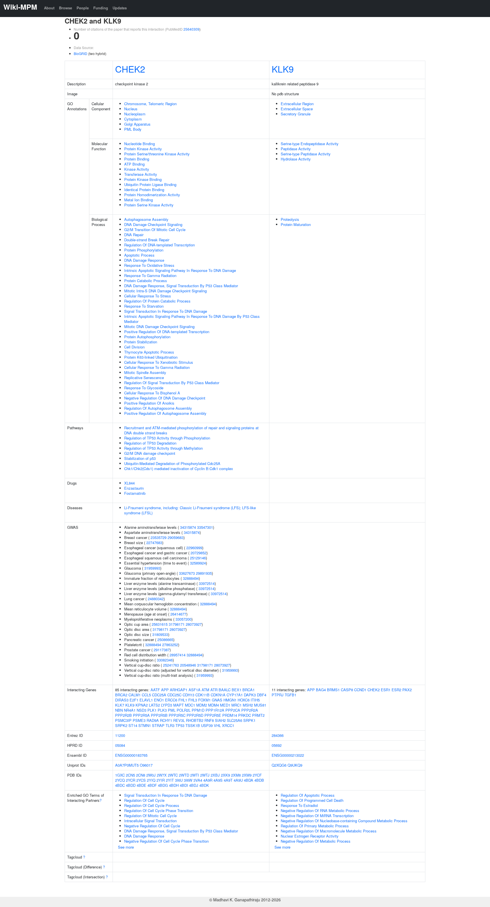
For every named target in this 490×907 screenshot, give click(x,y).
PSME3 (139, 720)
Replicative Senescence (144, 377)
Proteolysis (290, 219)
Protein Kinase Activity (143, 148)
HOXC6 (244, 700)
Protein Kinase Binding (143, 179)
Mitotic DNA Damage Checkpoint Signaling (159, 326)
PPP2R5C (177, 715)
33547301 (205, 527)
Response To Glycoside (143, 387)
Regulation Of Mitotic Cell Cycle (150, 815)
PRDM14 (229, 715)
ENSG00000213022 (288, 755)
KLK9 (283, 68)
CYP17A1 (235, 694)
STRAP (158, 725)
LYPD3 (166, 705)
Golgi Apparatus (137, 124)
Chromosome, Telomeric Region (150, 103)
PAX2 (407, 689)
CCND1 (360, 689)
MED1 (225, 705)
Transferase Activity (140, 174)
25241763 (171, 665)
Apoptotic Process (139, 255)
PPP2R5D (195, 715)
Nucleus (131, 108)
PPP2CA (232, 710)
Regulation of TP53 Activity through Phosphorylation (167, 438)
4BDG (163, 785)
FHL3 (192, 700)
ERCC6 (171, 700)
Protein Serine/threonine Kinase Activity (157, 154)
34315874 (188, 527)
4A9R (207, 780)
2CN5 (130, 775)
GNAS (217, 700)
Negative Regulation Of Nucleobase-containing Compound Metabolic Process (344, 820)
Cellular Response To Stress (147, 296)
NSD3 (141, 710)
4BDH (174, 785)
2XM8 (236, 775)
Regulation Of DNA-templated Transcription (159, 245)
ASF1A (194, 689)
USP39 (207, 725)
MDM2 (201, 705)
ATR (213, 689)
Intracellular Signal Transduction (150, 820)
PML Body (132, 129)
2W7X (162, 775)
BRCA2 (121, 694)
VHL (217, 725)
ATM (205, 689)
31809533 (160, 634)
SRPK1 (249, 720)
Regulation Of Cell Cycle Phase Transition (158, 810)
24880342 (156, 598)
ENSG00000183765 (131, 755)
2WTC (173, 775)
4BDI (184, 785)
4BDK (204, 785)
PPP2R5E (212, 715)
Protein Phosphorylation (143, 250)
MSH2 (248, 705)
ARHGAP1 (178, 689)
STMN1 (144, 725)
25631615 (160, 624)
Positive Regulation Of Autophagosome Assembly (165, 413)
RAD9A (153, 720)
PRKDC (244, 715)
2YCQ (120, 780)
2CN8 (140, 775)
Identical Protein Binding (144, 189)
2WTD (184, 775)
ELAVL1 (146, 700)
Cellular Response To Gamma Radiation (157, 367)
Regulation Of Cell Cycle (144, 800)
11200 (120, 735)
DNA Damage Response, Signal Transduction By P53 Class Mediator (181, 285)
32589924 (198, 563)
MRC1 (236, 705)
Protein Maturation (296, 224)
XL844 (129, 483)
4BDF (152, 785)
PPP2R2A (249, 710)
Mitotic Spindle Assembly (145, 372)
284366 (278, 735)
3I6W (188, 780)
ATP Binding (134, 164)
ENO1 (159, 700)
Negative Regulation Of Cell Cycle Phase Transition (166, 841)
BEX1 (236, 689)
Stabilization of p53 (140, 458)
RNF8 (209, 720)
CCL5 (146, 694)
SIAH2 (220, 720)
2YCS (141, 780)
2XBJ (215, 775)
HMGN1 (229, 700)
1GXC (120, 775)
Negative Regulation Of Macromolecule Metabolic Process (329, 831)
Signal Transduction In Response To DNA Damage (165, 311)
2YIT (170, 780)
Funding (100, 7)
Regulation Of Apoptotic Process (308, 795)
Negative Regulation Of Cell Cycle (152, 825)
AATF (155, 689)
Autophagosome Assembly (146, 219)
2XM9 (247, 775)
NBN (119, 710)
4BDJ (193, 785)
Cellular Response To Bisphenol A (152, 393)
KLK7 (119, 705)
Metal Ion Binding (138, 199)
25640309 (191, 29)
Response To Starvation (144, 306)
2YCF (257, 775)
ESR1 (385, 689)
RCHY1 (166, 720)
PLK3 (162, 710)
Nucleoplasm (134, 114)
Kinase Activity (136, 169)
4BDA (248, 780)
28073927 (194, 624)
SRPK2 (121, 725)
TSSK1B (192, 725)
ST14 (132, 725)
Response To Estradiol (299, 805)
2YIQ (151, 780)
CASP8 (347, 689)
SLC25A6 (234, 720)
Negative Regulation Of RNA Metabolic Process (320, 810)
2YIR (161, 780)
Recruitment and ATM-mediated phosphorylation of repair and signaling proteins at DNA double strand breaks (191, 430)
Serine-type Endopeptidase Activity (310, 143)
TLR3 (170, 725)
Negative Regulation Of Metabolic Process (315, 841)
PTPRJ (278, 694)
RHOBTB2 (194, 720)
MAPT (178, 705)
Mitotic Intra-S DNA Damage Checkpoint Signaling (165, 290)
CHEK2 (130, 68)
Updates (120, 7)
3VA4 (197, 780)
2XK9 (225, 775)
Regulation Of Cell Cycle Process (151, 805)
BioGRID (80, 53)
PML (172, 710)
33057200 (183, 619)
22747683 (154, 542)
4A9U (238, 780)
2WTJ (205, 775)
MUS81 (260, 705)
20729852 (198, 552)
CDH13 (188, 694)
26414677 (178, 614)
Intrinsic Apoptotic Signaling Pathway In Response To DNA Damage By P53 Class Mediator (192, 319)
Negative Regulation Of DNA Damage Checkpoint (164, 398)
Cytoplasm (133, 119)
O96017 (146, 765)
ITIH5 (255, 700)
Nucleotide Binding (139, 143)
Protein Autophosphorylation (147, 336)
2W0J (151, 775)
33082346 (165, 660)
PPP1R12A (215, 710)
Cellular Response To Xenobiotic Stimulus (158, 362)
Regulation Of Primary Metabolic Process (315, 825)
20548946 (188, 665)
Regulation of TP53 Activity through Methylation (163, 448)
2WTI (194, 775)
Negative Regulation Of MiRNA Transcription (317, 815)
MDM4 (213, 705)
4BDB (259, 780)
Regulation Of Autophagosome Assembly (158, 408)
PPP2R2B (123, 715)
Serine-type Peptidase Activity (306, 154)
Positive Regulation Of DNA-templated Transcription (166, 331)
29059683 (175, 537)
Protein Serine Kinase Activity (149, 205)
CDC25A (159, 694)
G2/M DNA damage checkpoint (149, 453)
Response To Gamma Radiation (150, 275)
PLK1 (152, 710)
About (49, 7)
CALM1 (134, 694)
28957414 (177, 654)
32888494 (191, 578)
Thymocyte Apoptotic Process (149, 352)
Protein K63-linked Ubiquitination (151, 357)
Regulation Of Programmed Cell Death (312, 800)
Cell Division (134, 347)
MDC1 (190, 705)
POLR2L (184, 710)
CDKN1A (218, 694)
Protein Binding (136, 159)
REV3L (179, 720)
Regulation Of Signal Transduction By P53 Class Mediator (171, 382)
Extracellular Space (297, 108)
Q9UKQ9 (295, 765)
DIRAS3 (121, 700)
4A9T (228, 780)
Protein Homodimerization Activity (152, 194)
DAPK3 (250, 694)
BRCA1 (248, 689)
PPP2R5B (159, 715)
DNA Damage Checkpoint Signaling (153, 224)
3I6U (179, 780)
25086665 (165, 639)
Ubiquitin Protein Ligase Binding (150, 184)
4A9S (218, 780)
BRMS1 (333, 689)
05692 (277, 745)
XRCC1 (228, 725)
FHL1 (182, 700)
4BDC (120, 785)
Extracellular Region (297, 103)
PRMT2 (258, 715)
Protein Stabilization (140, 341)
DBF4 (261, 694)
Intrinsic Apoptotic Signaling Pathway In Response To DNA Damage (180, 270)
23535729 (158, 537)
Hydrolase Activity (296, 159)
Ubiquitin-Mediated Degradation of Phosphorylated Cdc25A (172, 463)
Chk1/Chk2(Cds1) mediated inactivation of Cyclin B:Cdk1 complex (178, 468)
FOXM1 (204, 700)
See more (126, 847)
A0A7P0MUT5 (127, 765)
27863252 (170, 644)
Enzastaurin (134, 488)
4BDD (131, 785)
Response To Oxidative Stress (149, 265)
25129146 (198, 558)
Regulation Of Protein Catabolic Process (157, 301)
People (83, 7)
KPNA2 (142, 705)
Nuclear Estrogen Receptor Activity (310, 836)
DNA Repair (133, 234)
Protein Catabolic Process (145, 280)
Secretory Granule (296, 114)
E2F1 (134, 700)
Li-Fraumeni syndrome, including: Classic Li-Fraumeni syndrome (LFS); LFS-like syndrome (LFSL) (190, 510)
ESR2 (396, 689)
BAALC (225, 689)
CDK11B (202, 694)
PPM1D (198, 710)
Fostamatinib (134, 493)
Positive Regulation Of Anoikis (149, 403)
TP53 (180, 725)
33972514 (207, 583)
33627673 (187, 573)
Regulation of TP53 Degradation (150, 443)
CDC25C (174, 694)
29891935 (204, 573)
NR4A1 (130, 710)
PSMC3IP (123, 720)
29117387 (162, 649)
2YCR (130, 780)
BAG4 (321, 689)
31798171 (177, 624)
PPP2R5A (141, 715)
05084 (120, 745)
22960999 (194, 547)
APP (165, 689)
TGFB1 (290, 694)
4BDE (141, 785)
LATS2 (154, 705)
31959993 (152, 568)
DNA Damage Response (144, 260)
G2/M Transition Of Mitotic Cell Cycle (154, 229)
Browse (65, 7)
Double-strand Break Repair (146, 239)
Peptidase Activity (296, 148)
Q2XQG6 (279, 765)
